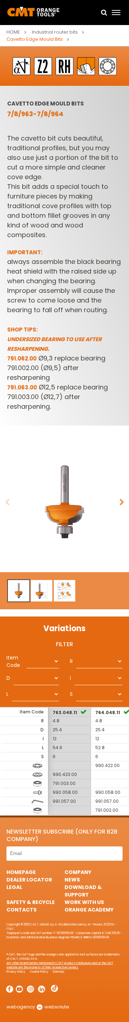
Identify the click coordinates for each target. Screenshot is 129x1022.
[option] (64, 502)
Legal (14, 887)
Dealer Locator (29, 879)
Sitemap (58, 972)
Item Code (13, 661)
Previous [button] (7, 502)
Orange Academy (89, 909)
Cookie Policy (39, 972)
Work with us (84, 902)
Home (13, 32)
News (72, 879)
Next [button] (121, 502)
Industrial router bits (55, 32)
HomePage (21, 872)
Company (77, 872)
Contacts (21, 909)
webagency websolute (37, 1006)
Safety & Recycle (30, 902)
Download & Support (83, 891)
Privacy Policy (15, 972)
